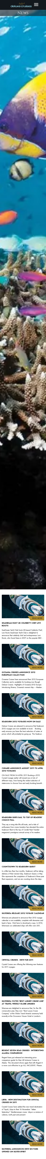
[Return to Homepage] (21, 5)
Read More (38, 618)
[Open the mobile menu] (36, 4)
